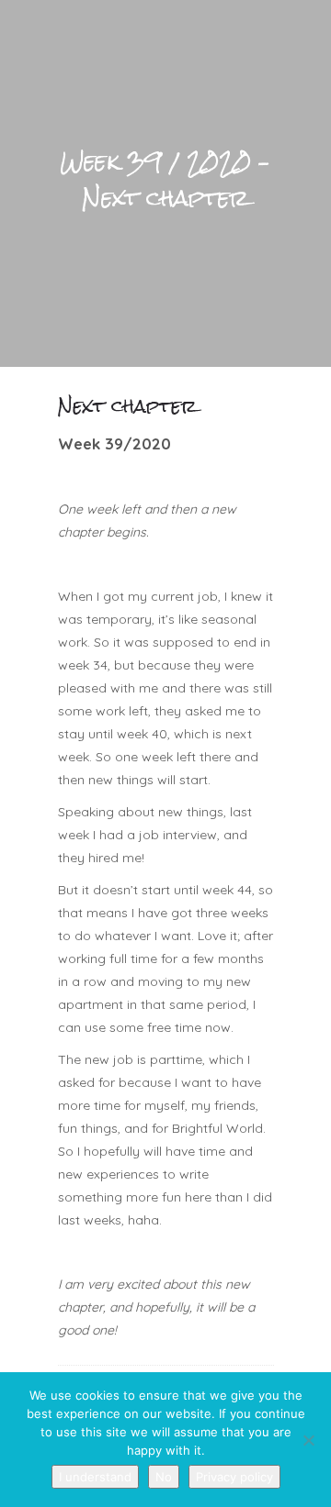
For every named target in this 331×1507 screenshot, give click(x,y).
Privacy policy (234, 1476)
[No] (308, 1440)
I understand (95, 1476)
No (163, 1476)
